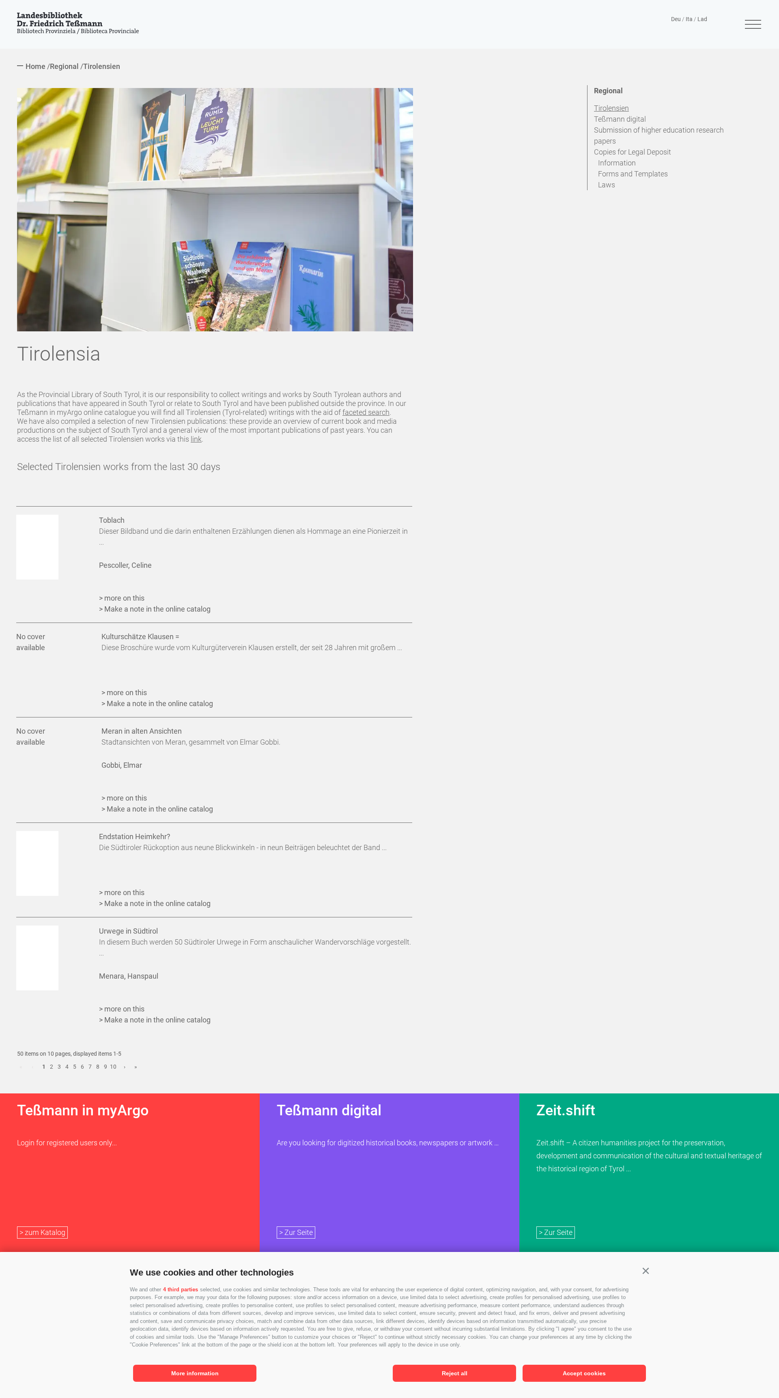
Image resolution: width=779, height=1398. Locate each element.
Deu (676, 19)
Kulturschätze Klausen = (140, 636)
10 (113, 1066)
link (196, 439)
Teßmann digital (620, 119)
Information (617, 163)
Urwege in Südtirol (128, 931)
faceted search (366, 412)
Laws (606, 184)
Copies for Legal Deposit (632, 152)
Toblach (112, 520)
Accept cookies (584, 1373)
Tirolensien (611, 108)
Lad (702, 19)
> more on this (121, 598)
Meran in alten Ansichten (141, 731)
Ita (689, 19)
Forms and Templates (633, 174)
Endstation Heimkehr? (134, 836)
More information (195, 1373)
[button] (645, 1271)
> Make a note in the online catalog (155, 609)
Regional (608, 90)
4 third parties (180, 1289)
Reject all (454, 1373)
